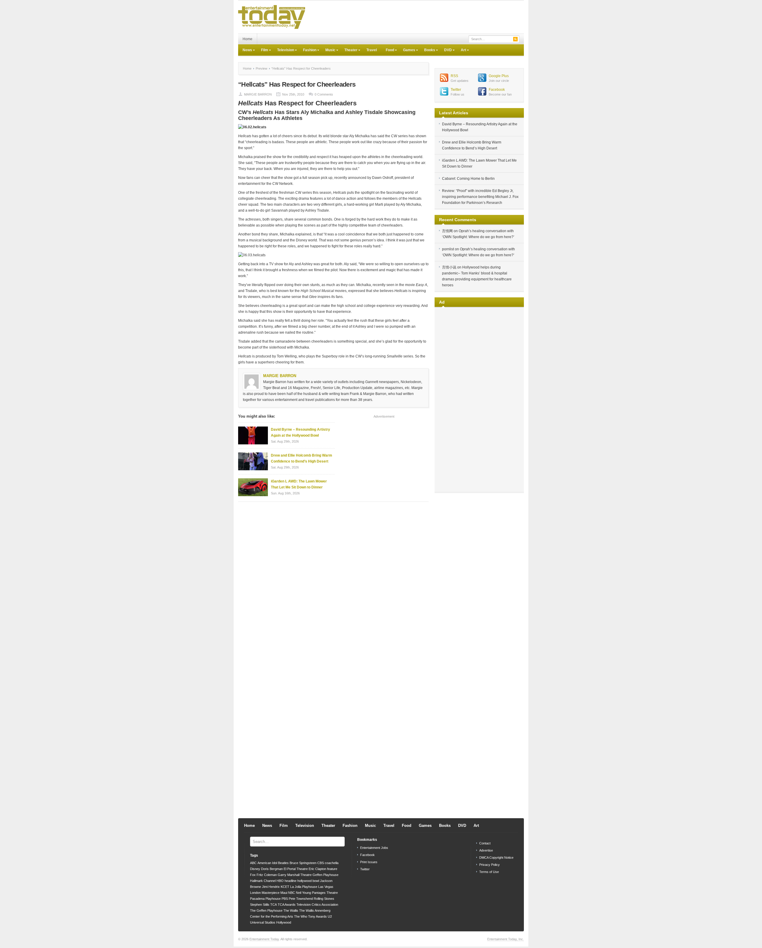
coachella (331, 863)
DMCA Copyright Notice (496, 857)
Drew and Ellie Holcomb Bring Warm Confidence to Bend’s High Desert (301, 458)
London (255, 892)
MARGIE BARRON (258, 94)
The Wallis (290, 910)
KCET (285, 886)
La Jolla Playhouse (303, 886)
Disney (255, 869)
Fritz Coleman (267, 875)
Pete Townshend (301, 898)
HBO (280, 881)
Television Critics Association (317, 904)
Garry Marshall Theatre (295, 875)
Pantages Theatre (325, 892)
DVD (446, 50)
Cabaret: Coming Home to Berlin (468, 179)
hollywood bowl (308, 881)
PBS (285, 898)
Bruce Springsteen (303, 863)
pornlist (448, 249)
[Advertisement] (415, 17)
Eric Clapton (317, 869)
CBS (320, 863)
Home (247, 39)
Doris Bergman (272, 869)
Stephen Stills (259, 904)
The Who (300, 916)
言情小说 (449, 267)
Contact (485, 843)
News (245, 50)
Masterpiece (270, 892)
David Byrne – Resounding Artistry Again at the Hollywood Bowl (300, 432)
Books (427, 50)
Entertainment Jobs (374, 847)
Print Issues (368, 862)
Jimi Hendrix (271, 886)
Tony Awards (317, 916)
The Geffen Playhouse (266, 910)
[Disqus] (333, 582)
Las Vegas (325, 886)
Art (461, 50)
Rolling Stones (324, 898)
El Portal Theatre (296, 869)
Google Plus (499, 76)
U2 (330, 916)
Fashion (307, 50)
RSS (454, 76)
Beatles (283, 863)
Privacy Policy (489, 864)
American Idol (267, 863)
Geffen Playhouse (325, 875)
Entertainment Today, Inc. (505, 939)
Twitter (456, 90)
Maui (283, 892)
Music (328, 50)
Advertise (486, 850)
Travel (371, 50)
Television (283, 50)
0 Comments (324, 94)
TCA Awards (287, 904)
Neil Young (303, 892)
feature (332, 869)
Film (262, 50)
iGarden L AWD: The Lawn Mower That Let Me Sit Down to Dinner (299, 484)
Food (387, 50)
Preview (261, 68)
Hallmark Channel (263, 881)
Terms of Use (489, 872)
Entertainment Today (264, 939)
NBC (291, 892)
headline (290, 881)
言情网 (447, 231)
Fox (253, 875)
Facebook (497, 90)
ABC (253, 863)
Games (407, 50)
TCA (273, 904)
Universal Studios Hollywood (270, 922)
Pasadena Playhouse (265, 898)
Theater (348, 50)
